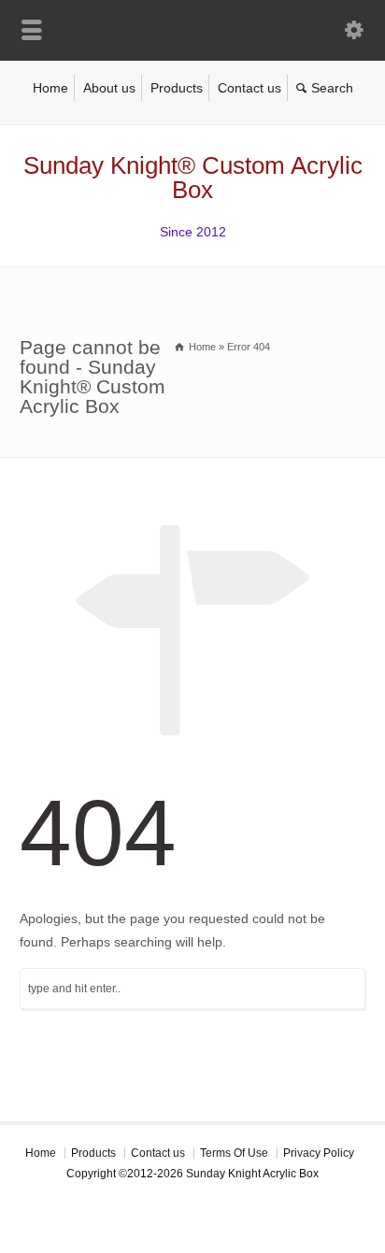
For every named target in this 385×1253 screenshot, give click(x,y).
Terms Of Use (234, 1153)
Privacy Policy (318, 1153)
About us (109, 87)
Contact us (249, 87)
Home (50, 87)
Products (176, 87)
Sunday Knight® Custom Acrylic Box (193, 177)
